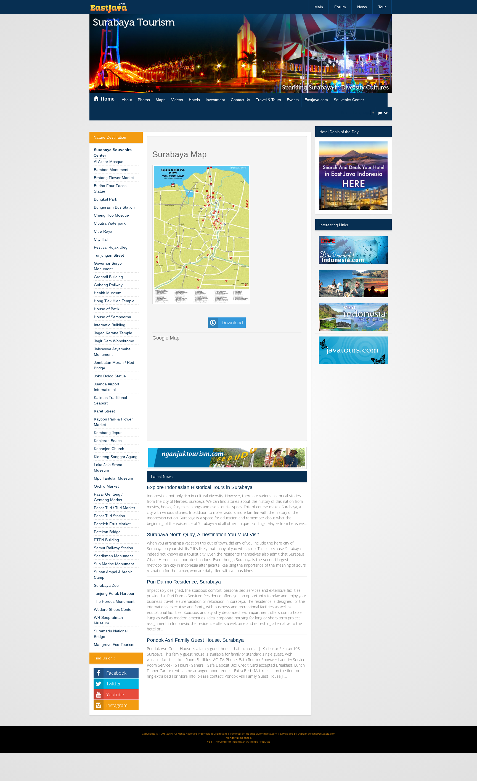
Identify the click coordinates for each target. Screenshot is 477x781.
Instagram (117, 705)
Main (318, 7)
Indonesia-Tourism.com (212, 733)
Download (232, 322)
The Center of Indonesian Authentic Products (242, 741)
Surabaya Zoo (106, 585)
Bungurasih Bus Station (114, 207)
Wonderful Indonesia (238, 738)
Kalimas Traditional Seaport (110, 400)
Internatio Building (109, 325)
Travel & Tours (268, 100)
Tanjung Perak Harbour (114, 593)
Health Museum (107, 293)
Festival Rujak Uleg (111, 247)
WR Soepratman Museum (108, 620)
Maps (160, 100)
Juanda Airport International (106, 387)
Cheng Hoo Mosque (111, 215)
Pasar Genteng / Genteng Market (108, 497)
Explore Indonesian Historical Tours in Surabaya (200, 487)
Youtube (115, 694)
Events (293, 100)
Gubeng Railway (108, 285)
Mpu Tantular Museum (113, 478)
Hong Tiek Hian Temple (114, 301)
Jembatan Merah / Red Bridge (114, 365)
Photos (144, 100)
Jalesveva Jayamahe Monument (112, 352)
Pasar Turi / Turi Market (114, 508)
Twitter (113, 683)
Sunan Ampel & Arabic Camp (113, 575)
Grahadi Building (108, 277)
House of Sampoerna (112, 317)
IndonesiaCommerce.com (261, 733)
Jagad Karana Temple (113, 333)
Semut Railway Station (113, 548)
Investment (215, 100)
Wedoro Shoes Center (113, 609)
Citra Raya (103, 231)
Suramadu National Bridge (111, 634)
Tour (382, 7)
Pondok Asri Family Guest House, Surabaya (195, 640)
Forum (340, 7)
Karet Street (104, 411)
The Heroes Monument (114, 601)
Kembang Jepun (108, 432)
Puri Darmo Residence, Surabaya (184, 582)
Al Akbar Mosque (108, 161)
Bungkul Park (105, 199)
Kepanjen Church (109, 448)
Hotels (194, 100)
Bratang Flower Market (114, 177)
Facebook (116, 673)
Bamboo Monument (111, 169)
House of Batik (106, 309)
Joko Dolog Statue (110, 376)
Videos (177, 100)
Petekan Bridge (107, 532)
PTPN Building (106, 540)
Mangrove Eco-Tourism (114, 644)
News (362, 7)
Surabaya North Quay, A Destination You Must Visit (203, 534)
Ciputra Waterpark (110, 223)
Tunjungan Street (109, 255)
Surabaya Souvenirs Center (113, 152)
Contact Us (240, 100)
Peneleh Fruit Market (112, 524)
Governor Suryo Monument (108, 266)
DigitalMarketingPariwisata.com (316, 733)
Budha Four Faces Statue (110, 188)
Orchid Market (106, 486)
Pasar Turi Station (109, 516)
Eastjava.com (316, 100)
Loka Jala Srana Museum (108, 467)
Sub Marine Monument (114, 564)
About (127, 100)
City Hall (101, 239)
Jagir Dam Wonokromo (114, 341)
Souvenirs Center (349, 100)
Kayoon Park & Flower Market (113, 422)
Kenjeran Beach (108, 440)
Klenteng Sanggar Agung (115, 456)
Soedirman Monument (113, 556)
